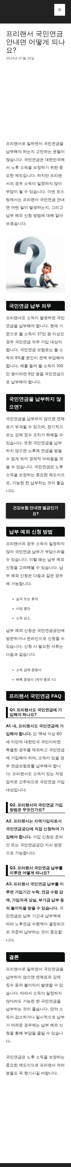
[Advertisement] (35, 102)
